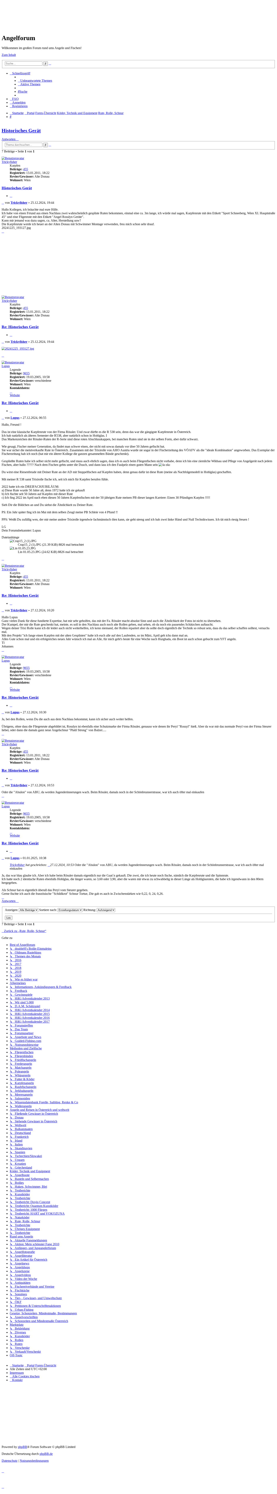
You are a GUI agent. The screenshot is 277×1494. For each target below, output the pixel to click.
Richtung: (90, 910)
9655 (26, 373)
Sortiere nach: (48, 910)
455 (25, 169)
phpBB (22, 1447)
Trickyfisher (9, 162)
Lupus (6, 366)
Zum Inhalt (9, 55)
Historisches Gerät (21, 130)
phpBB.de (46, 1453)
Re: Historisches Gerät (20, 327)
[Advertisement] (75, 11)
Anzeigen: (12, 910)
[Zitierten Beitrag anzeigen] (49, 865)
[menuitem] (35, 81)
